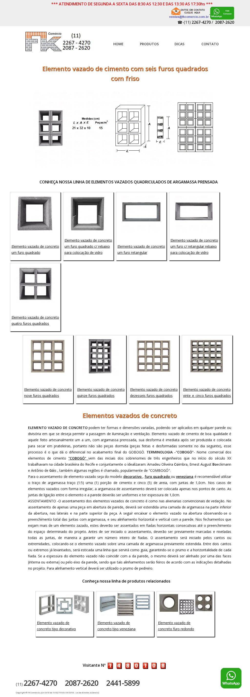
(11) (36, 684)
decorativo (133, 476)
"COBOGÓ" (78, 458)
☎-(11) (194, 22)
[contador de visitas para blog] (136, 665)
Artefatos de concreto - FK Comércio (58, 44)
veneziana (184, 476)
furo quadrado (158, 476)
